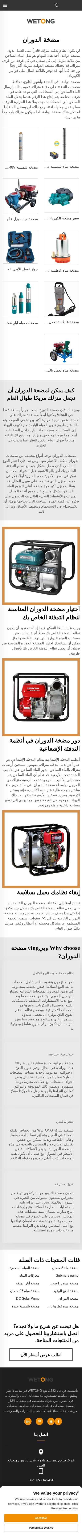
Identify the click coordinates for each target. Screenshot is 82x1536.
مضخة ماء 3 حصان (65, 1268)
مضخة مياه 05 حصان (25, 1291)
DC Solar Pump (28, 1298)
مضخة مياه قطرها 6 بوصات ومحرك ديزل (65, 1307)
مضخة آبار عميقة (28, 1283)
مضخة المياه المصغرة (24, 1268)
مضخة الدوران (68, 1298)
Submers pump (67, 1275)
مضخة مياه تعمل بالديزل (60, 370)
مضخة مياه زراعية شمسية (66, 1283)
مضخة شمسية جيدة (26, 1306)
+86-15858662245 (41, 1480)
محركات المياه (29, 1275)
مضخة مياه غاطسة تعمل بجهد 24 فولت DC (46, 270)
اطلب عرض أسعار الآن (41, 1354)
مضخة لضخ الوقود (65, 1291)
